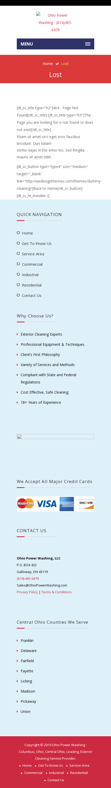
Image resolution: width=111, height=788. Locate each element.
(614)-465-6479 (28, 578)
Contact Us (32, 295)
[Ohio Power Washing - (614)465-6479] (55, 23)
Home (48, 63)
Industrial (30, 274)
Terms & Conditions (56, 592)
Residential (32, 285)
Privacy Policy (27, 592)
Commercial (32, 264)
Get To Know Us (37, 243)
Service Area (33, 253)
